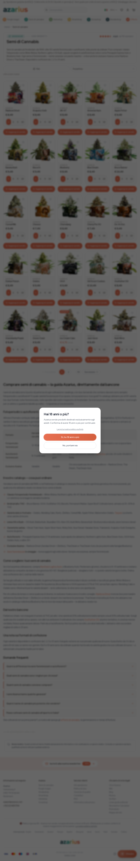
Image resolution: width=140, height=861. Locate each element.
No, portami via (70, 445)
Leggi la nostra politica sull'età (70, 429)
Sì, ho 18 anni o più (70, 437)
